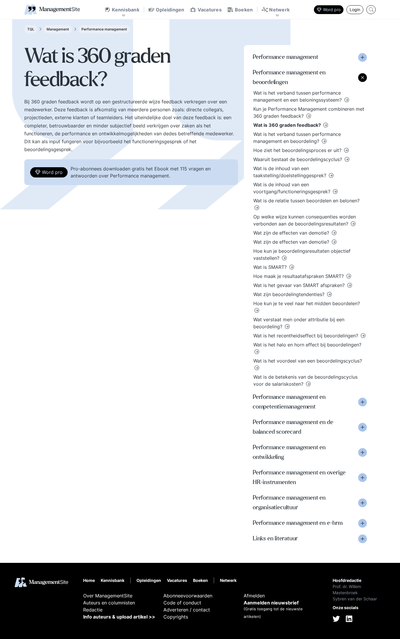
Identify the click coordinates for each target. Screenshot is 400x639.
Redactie (92, 610)
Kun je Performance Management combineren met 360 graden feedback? (308, 112)
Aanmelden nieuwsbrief (271, 603)
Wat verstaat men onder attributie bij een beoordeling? (298, 323)
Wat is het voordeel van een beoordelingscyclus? (307, 361)
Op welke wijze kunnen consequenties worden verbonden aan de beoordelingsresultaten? (304, 220)
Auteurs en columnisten (109, 603)
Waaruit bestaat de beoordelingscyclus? (298, 159)
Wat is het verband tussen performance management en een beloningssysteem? (298, 96)
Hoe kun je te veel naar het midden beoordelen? (306, 303)
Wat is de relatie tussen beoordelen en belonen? (306, 201)
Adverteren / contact (186, 610)
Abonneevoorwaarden (187, 596)
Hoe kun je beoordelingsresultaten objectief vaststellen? (302, 254)
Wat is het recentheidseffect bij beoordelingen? (306, 336)
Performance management (104, 29)
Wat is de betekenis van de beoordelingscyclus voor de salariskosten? (305, 380)
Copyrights (175, 617)
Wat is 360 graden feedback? (287, 125)
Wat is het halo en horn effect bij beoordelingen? (307, 345)
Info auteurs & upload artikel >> (119, 617)
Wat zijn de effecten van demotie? (292, 233)
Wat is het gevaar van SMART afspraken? (299, 285)
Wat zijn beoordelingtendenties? (289, 294)
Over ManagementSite (107, 596)
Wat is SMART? (270, 267)
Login (355, 9)
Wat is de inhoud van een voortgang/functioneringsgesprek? (292, 188)
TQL (30, 29)
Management (58, 29)
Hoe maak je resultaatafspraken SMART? (299, 276)
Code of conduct (182, 603)
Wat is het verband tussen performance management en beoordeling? (297, 137)
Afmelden (254, 596)
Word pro (332, 9)
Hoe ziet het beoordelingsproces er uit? (298, 150)
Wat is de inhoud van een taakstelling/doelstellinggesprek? (290, 171)
